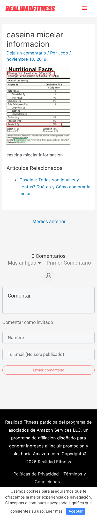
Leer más (54, 511)
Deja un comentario (26, 53)
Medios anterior (49, 221)
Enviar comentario (48, 370)
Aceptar (76, 511)
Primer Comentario (69, 263)
